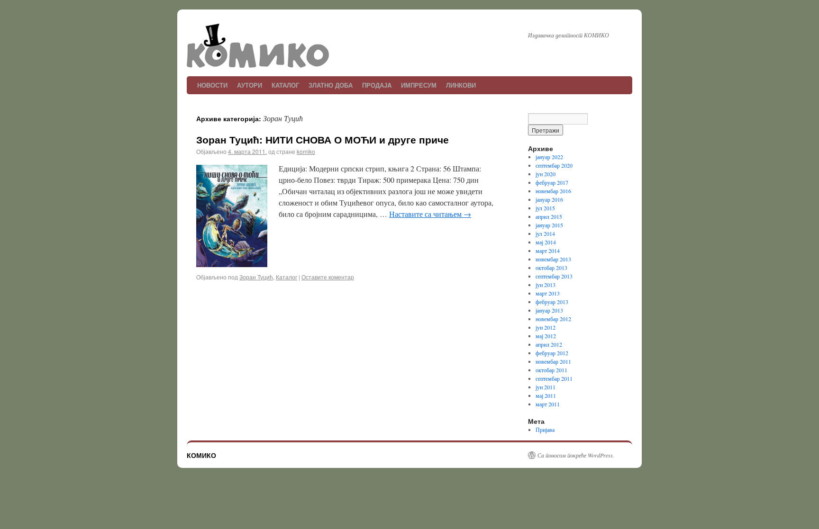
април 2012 (549, 344)
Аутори (249, 85)
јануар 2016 (549, 199)
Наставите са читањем (430, 214)
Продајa (376, 85)
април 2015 (549, 216)
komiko (306, 151)
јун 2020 (545, 174)
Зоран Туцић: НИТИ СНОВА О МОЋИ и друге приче (322, 139)
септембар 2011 (554, 378)
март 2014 (548, 250)
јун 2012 (545, 327)
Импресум (419, 85)
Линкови (461, 85)
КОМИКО (201, 455)
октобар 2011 (551, 370)
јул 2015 (545, 208)
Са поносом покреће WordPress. (575, 455)
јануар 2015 (549, 225)
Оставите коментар (327, 277)
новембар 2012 (553, 319)
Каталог (285, 85)
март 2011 (548, 404)
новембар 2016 (553, 191)
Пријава (545, 429)
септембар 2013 (554, 276)
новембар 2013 (553, 259)
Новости (212, 85)
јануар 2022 (549, 157)
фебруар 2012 (552, 353)
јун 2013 (545, 284)
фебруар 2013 (552, 301)
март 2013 (548, 293)
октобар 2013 (551, 267)
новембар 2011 (553, 361)
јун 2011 (545, 387)
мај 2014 (546, 242)
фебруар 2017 (552, 182)
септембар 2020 (554, 165)
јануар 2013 (549, 310)
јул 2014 (545, 233)
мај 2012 (546, 336)
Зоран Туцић (256, 277)
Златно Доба (331, 85)
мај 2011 (546, 395)
